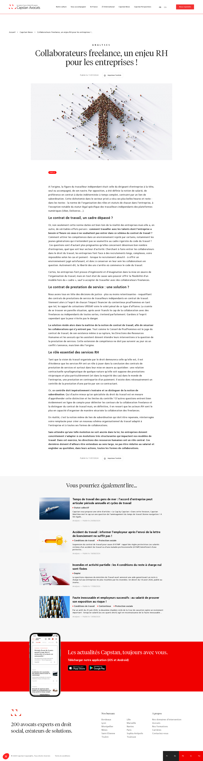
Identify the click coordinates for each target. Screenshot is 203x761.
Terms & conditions (62, 756)
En (175, 756)
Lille (129, 720)
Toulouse (131, 737)
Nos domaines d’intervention (166, 720)
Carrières (156, 730)
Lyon (104, 723)
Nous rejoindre (185, 7)
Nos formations (160, 727)
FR (160, 7)
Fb (183, 756)
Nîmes (104, 730)
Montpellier (107, 727)
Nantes (130, 727)
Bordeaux (106, 720)
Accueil (12, 32)
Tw (199, 756)
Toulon (105, 737)
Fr (167, 756)
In (191, 756)
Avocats (156, 723)
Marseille (131, 723)
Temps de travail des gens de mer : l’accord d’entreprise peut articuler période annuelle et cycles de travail (112, 501)
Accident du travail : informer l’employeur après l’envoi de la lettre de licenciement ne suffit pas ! (116, 534)
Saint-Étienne (108, 734)
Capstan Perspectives (142, 7)
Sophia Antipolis (135, 734)
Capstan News (124, 7)
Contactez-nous (160, 734)
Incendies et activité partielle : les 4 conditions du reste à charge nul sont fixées (116, 567)
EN (165, 7)
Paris (129, 730)
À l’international (108, 7)
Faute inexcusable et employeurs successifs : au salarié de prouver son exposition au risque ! (115, 600)
